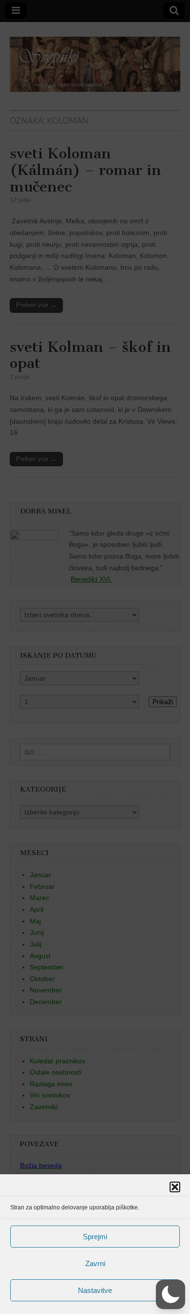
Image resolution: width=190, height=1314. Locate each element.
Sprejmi (95, 1236)
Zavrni (95, 1263)
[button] (175, 1187)
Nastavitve (95, 1290)
